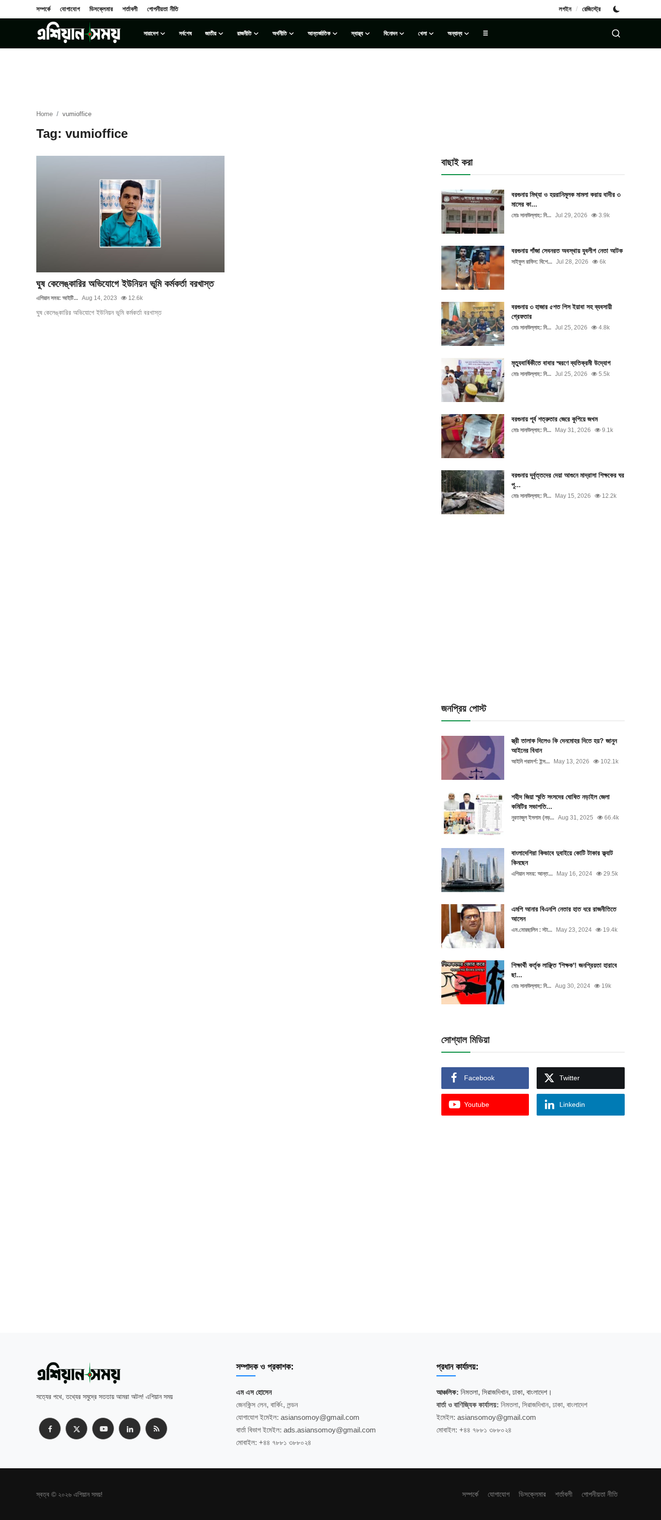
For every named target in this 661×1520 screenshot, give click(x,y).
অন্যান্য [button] (455, 33)
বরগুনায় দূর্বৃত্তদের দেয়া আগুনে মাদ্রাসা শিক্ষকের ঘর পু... (567, 480)
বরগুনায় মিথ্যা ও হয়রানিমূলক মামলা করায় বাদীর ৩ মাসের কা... (565, 199)
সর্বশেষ (185, 33)
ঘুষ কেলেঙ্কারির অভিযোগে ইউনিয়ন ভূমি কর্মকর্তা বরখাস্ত (125, 283)
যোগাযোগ (70, 9)
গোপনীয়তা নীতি (162, 9)
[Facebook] (50, 1428)
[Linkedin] (130, 1428)
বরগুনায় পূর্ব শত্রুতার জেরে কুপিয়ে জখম (554, 419)
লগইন (565, 9)
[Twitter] (76, 1428)
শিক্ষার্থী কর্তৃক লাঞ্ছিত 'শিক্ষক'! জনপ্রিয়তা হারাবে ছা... (564, 970)
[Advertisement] (230, 361)
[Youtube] (103, 1428)
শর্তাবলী (129, 9)
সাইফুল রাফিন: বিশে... (531, 261)
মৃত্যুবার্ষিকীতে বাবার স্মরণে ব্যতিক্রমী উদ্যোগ (561, 363)
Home (44, 114)
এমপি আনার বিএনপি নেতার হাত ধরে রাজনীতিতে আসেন (563, 914)
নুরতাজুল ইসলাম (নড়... (532, 817)
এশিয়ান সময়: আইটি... (57, 298)
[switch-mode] (617, 9)
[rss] (156, 1428)
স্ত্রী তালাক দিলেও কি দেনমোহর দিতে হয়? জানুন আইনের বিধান (564, 745)
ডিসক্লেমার (101, 9)
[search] (616, 33)
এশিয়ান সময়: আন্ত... (532, 873)
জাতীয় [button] (210, 33)
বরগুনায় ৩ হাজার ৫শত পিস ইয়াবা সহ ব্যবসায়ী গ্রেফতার (561, 311)
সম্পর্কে (43, 9)
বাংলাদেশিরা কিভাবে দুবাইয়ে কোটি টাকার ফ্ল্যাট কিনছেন (562, 857)
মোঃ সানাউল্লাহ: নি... (531, 215)
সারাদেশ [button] (151, 33)
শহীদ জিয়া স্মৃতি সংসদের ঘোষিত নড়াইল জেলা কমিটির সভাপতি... (560, 801)
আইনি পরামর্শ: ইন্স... (530, 761)
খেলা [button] (422, 33)
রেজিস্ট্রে (591, 9)
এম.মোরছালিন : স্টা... (531, 929)
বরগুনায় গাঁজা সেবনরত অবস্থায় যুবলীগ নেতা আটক (567, 250)
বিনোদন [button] (390, 33)
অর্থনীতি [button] (279, 33)
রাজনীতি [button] (244, 33)
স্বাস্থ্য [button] (357, 33)
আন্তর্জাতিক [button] (319, 33)
